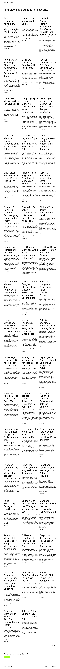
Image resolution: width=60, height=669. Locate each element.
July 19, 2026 (24, 423)
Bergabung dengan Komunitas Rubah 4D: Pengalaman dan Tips (28, 400)
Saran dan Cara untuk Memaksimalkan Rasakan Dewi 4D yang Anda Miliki (30, 214)
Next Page (54, 645)
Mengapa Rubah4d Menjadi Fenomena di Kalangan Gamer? (46, 400)
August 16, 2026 (42, 200)
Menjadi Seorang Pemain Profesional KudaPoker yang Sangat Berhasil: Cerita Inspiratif (47, 28)
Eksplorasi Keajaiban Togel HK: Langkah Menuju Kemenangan (47, 541)
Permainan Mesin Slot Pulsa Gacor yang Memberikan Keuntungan (10, 542)
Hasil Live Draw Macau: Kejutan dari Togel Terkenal (47, 251)
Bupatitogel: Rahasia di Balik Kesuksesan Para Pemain (12, 361)
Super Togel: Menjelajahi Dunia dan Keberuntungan (12, 251)
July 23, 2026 (6, 348)
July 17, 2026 (41, 423)
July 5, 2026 (41, 597)
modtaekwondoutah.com (8, 2)
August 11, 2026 (6, 241)
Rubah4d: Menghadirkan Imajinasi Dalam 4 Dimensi (30, 469)
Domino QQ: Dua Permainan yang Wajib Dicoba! (30, 576)
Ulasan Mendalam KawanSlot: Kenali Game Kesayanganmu (12, 325)
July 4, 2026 (6, 641)
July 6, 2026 (6, 605)
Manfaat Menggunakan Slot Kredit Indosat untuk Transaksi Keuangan (47, 142)
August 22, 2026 (6, 121)
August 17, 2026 (42, 129)
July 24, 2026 (24, 314)
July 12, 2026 (41, 529)
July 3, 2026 (24, 635)
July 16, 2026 (6, 459)
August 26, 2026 (24, 40)
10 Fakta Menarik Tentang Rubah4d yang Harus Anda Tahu (11, 142)
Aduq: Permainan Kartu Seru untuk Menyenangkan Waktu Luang (12, 25)
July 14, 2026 (24, 490)
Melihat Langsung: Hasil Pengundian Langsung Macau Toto (28, 327)
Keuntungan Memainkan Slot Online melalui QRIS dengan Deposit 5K (46, 105)
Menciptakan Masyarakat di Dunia (29, 21)
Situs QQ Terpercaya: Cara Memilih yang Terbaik (29, 63)
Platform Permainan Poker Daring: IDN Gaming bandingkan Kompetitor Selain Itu (11, 580)
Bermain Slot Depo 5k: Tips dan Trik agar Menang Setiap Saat (30, 506)
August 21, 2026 (24, 128)
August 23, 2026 (6, 92)
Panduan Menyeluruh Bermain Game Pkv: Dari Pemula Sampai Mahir (12, 618)
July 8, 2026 (24, 562)
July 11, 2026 (6, 566)
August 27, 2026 (6, 48)
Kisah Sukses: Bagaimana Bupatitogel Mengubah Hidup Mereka (29, 178)
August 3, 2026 (24, 275)
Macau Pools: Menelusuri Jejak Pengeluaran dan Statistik (11, 287)
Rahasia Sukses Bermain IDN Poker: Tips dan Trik (30, 615)
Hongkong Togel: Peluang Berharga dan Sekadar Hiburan (47, 470)
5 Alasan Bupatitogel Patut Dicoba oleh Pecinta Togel (28, 541)
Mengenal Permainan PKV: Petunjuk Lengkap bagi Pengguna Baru (47, 506)
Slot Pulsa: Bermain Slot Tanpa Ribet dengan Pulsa (46, 576)
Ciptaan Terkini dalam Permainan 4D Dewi (47, 211)
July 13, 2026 (6, 525)
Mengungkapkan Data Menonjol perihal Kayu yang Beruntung (30, 105)
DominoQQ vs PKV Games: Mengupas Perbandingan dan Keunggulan (11, 436)
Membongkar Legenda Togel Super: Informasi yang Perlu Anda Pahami (29, 142)
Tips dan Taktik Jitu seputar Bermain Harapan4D (30, 433)
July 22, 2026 (41, 346)
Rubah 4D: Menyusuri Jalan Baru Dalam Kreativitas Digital (45, 288)
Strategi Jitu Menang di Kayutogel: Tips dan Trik (30, 361)
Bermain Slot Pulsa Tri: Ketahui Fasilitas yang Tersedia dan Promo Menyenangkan (12, 215)
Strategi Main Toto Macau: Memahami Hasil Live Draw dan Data (47, 434)
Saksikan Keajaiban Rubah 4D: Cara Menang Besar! (47, 324)
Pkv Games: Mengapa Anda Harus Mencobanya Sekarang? (30, 252)
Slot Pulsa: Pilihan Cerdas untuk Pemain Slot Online (11, 176)
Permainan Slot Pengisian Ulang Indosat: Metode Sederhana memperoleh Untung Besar (30, 289)
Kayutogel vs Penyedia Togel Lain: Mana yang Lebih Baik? (47, 363)
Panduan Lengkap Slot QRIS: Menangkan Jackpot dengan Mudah (12, 472)
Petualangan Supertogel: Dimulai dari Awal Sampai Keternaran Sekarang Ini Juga (10, 67)
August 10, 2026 (24, 238)
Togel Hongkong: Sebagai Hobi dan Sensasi (11, 505)
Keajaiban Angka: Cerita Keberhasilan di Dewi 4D (12, 397)
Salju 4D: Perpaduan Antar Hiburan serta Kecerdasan (46, 178)
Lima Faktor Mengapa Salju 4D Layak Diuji (11, 101)
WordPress (54, 666)
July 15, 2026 (41, 456)
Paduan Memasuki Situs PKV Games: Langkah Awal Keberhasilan (47, 65)
